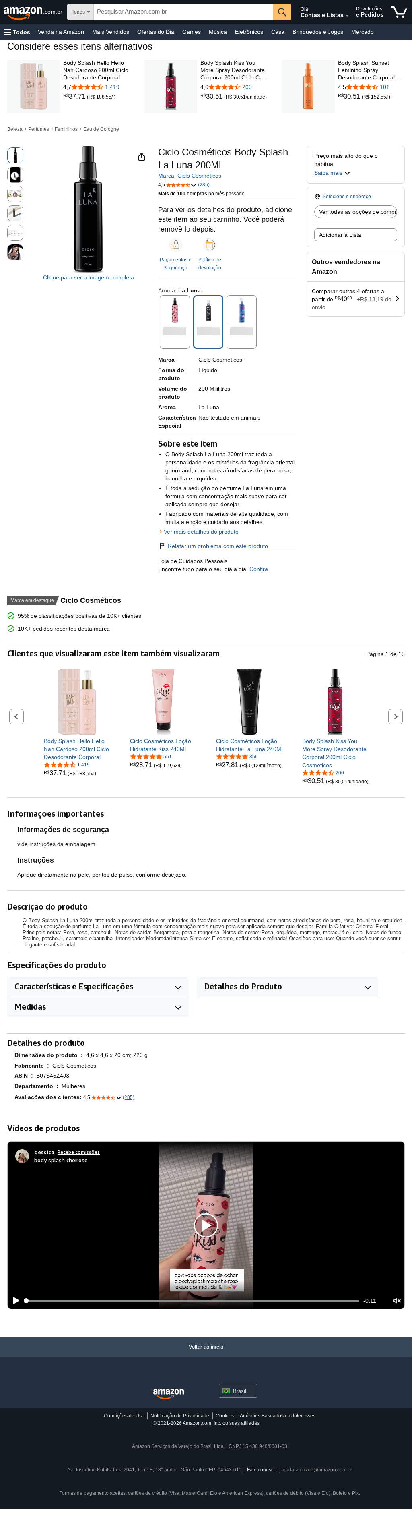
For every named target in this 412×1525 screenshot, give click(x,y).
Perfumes (38, 129)
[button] (17, 32)
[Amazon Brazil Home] (168, 1394)
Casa (277, 32)
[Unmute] (397, 1301)
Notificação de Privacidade (179, 1416)
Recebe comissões (79, 1152)
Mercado (362, 32)
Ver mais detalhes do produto (201, 531)
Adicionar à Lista (340, 235)
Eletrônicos (249, 32)
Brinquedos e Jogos (318, 32)
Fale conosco (261, 1470)
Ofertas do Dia (155, 32)
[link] (75, 96)
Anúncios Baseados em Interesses (277, 1416)
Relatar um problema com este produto (218, 546)
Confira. (259, 569)
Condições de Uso (124, 1416)
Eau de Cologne (101, 129)
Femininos (66, 129)
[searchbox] (183, 12)
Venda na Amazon (61, 32)
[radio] (15, 155)
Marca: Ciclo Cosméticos (189, 175)
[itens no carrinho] (399, 12)
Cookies (225, 1416)
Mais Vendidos (110, 32)
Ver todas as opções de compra (358, 212)
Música (218, 32)
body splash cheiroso (61, 1160)
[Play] (14, 1300)
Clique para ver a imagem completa (88, 277)
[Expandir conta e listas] (347, 16)
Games (191, 32)
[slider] (192, 1301)
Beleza (15, 129)
